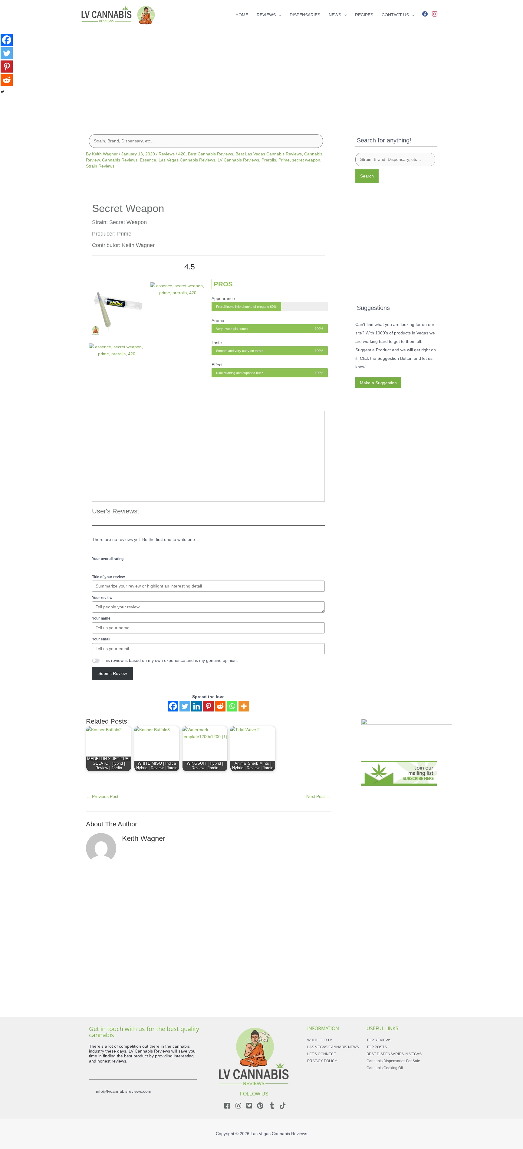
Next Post (318, 796)
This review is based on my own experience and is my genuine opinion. (170, 660)
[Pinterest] (208, 706)
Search (367, 176)
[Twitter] (184, 706)
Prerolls (269, 160)
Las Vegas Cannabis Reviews (187, 160)
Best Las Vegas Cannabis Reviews (268, 153)
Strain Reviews (100, 166)
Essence (148, 160)
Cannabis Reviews (119, 160)
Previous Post (102, 796)
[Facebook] (425, 13)
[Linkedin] (196, 706)
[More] (243, 706)
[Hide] (2, 92)
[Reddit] (220, 706)
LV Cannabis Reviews (238, 160)
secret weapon (306, 160)
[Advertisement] (261, 72)
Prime (284, 160)
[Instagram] (435, 13)
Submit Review (112, 673)
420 (182, 153)
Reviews (167, 153)
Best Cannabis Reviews (210, 153)
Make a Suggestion (378, 382)
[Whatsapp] (232, 706)
